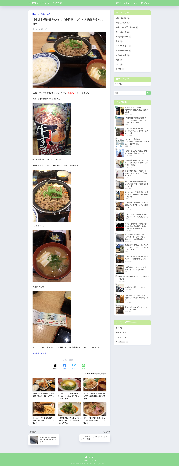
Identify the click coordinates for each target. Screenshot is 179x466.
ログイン (119, 328)
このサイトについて (130, 3)
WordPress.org (122, 342)
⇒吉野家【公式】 (40, 353)
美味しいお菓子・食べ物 (127, 27)
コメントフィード (123, 337)
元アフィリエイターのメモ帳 (45, 3)
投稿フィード (121, 333)
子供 (119, 41)
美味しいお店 (101, 374)
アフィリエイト (123, 46)
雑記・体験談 (122, 18)
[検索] (148, 93)
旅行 (119, 64)
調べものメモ (122, 32)
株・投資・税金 (123, 37)
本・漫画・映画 (123, 51)
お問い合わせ (145, 3)
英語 (119, 60)
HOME (118, 3)
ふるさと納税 (122, 55)
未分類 (119, 69)
